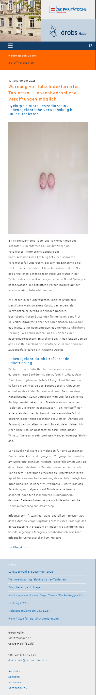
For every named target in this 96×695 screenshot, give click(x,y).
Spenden (14, 677)
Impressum (16, 682)
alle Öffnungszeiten (21, 62)
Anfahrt (13, 671)
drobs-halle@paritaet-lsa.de (26, 660)
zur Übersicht (17, 547)
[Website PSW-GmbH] (68, 12)
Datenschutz (16, 688)
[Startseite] (68, 36)
